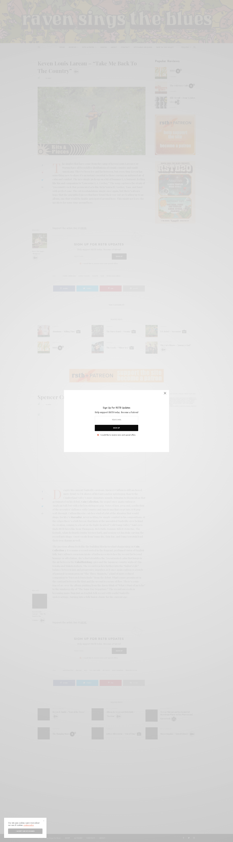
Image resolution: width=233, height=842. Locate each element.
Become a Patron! (129, 412)
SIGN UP (116, 428)
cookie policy (28, 825)
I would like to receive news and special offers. (118, 435)
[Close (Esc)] (165, 394)
